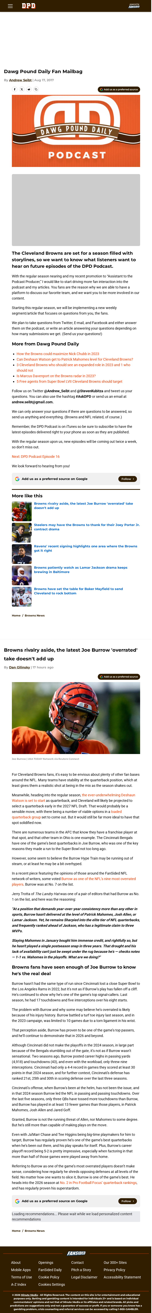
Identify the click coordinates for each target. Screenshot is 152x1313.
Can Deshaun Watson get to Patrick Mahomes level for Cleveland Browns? (75, 359)
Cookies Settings (51, 1284)
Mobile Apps (21, 1270)
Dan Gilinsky (19, 667)
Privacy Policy (114, 1270)
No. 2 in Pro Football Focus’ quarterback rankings (98, 1183)
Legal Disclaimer (84, 1277)
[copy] (36, 89)
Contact (77, 1262)
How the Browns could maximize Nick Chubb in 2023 (58, 354)
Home (16, 615)
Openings (45, 1262)
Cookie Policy (48, 1277)
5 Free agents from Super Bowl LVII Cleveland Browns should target (69, 381)
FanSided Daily (50, 1270)
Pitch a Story (81, 1270)
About (16, 1262)
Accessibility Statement (122, 1277)
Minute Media (29, 1294)
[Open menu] (10, 6)
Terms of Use (21, 1277)
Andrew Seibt (20, 80)
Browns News (35, 615)
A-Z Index (18, 1284)
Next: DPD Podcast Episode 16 (36, 456)
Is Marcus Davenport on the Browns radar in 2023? (56, 376)
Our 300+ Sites (115, 1262)
